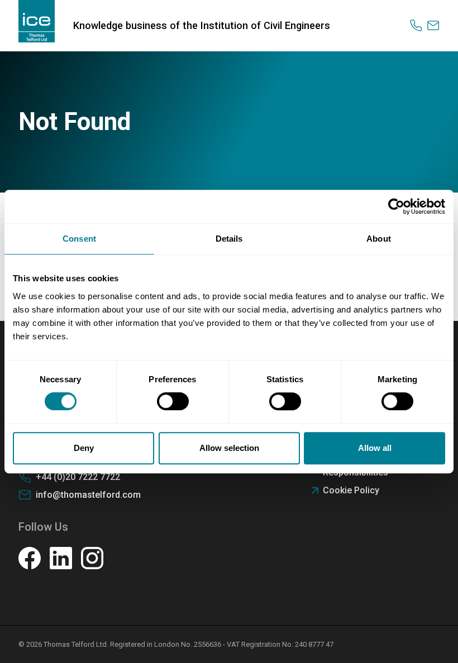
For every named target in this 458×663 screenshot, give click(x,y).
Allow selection (229, 448)
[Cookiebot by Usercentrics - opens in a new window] (396, 206)
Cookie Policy (351, 490)
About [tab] (378, 238)
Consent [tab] (79, 238)
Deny (84, 448)
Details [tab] (229, 238)
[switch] (173, 401)
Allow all (375, 448)
